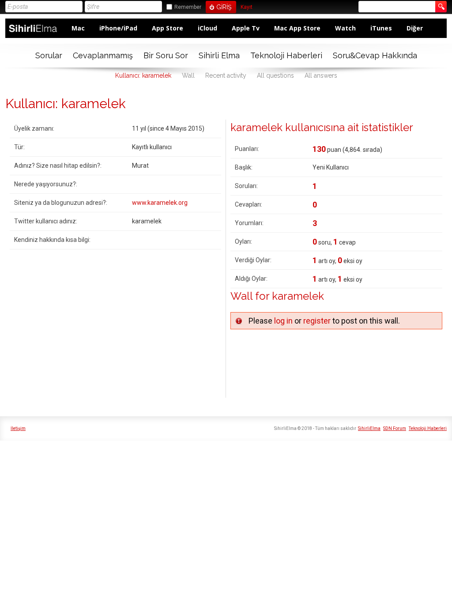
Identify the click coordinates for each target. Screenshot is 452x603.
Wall (188, 75)
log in (283, 320)
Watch (345, 28)
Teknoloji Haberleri (286, 55)
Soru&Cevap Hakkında (375, 55)
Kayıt (246, 7)
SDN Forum (394, 428)
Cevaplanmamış (103, 55)
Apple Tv (246, 28)
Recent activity (225, 75)
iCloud (207, 28)
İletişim (18, 428)
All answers (321, 75)
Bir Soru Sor (165, 55)
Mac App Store (297, 28)
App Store (167, 28)
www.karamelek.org (160, 202)
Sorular (48, 55)
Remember (187, 7)
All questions (275, 75)
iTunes (381, 28)
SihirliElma (369, 428)
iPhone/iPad (118, 28)
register (317, 320)
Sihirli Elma (219, 55)
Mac (78, 28)
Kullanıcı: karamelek (143, 75)
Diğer (415, 28)
